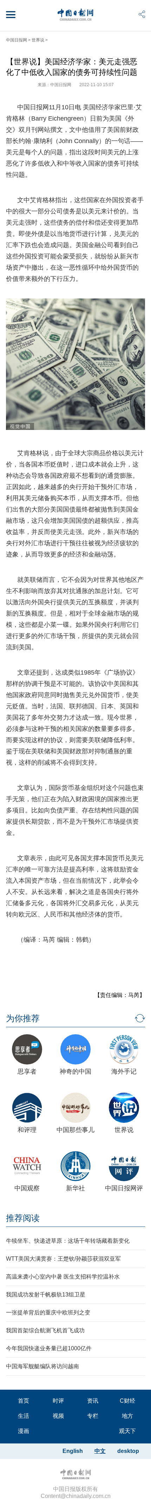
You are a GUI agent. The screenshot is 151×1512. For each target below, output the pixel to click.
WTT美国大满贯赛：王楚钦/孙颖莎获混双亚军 (63, 1259)
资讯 (92, 1401)
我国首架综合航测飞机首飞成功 (45, 1330)
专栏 (92, 1416)
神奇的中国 (75, 1071)
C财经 (127, 1401)
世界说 (38, 40)
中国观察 (27, 1188)
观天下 (127, 1431)
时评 (58, 1401)
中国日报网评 (124, 1188)
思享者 (27, 1071)
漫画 (23, 1431)
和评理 (27, 1129)
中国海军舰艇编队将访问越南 (42, 1366)
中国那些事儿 (75, 1129)
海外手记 (124, 1071)
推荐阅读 (23, 1218)
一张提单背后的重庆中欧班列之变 (48, 1312)
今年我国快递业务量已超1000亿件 (49, 1348)
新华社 (75, 1188)
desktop (128, 1451)
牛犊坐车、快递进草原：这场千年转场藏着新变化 (68, 1241)
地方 (127, 1416)
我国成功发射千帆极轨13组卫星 (45, 1295)
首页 (23, 1401)
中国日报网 (16, 40)
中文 (100, 1451)
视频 (58, 1416)
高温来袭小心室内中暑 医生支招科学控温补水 (63, 1277)
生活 (23, 1416)
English (73, 1451)
